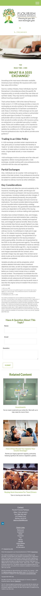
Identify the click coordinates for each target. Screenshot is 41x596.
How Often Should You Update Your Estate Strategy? (20, 450)
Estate (20, 534)
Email (6, 337)
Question (6, 348)
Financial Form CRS (8, 549)
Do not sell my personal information (28, 573)
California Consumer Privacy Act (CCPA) (12, 572)
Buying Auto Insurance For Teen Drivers (20, 492)
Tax (20, 538)
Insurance (21, 536)
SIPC (19, 581)
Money (20, 539)
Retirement (20, 530)
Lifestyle (20, 541)
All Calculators (20, 547)
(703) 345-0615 (21, 32)
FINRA (16, 581)
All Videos (20, 545)
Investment (20, 532)
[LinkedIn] (20, 28)
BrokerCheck (34, 552)
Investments (20, 407)
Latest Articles (20, 543)
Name (6, 326)
